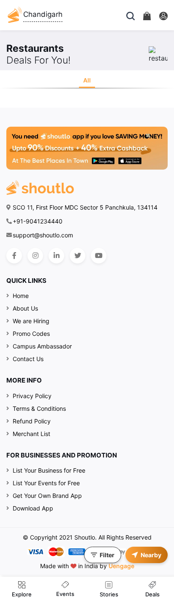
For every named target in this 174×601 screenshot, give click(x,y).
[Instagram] (35, 255)
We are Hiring (31, 320)
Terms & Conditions (39, 408)
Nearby (151, 554)
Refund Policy (32, 421)
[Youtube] (98, 255)
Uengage (121, 565)
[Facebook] (14, 255)
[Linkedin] (56, 255)
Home (21, 295)
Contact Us (28, 358)
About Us (25, 308)
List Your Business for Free (49, 470)
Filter (107, 554)
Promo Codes (31, 333)
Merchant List (31, 433)
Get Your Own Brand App (47, 495)
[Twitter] (77, 255)
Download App (33, 508)
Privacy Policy (32, 395)
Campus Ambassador (42, 346)
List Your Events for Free (46, 483)
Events (65, 593)
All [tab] (87, 80)
